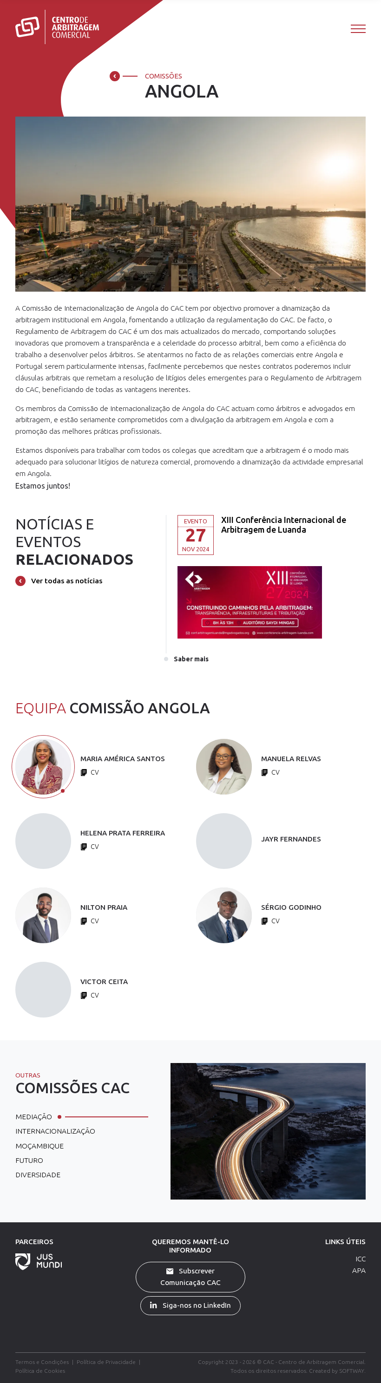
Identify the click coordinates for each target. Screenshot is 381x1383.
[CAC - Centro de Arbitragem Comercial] (57, 26)
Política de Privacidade (106, 1362)
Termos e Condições (42, 1362)
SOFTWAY (351, 1371)
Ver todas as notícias (65, 581)
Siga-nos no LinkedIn (196, 1305)
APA (359, 1270)
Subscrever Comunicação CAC (190, 1276)
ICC (360, 1259)
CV (94, 772)
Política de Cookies (40, 1371)
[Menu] (358, 28)
